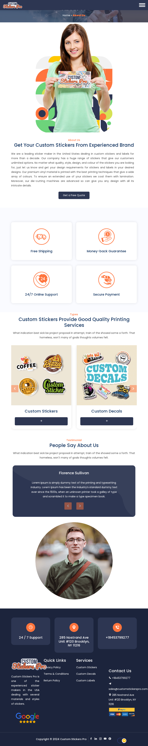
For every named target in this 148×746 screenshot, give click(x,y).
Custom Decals (86, 674)
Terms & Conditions (56, 674)
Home (66, 15)
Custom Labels (85, 680)
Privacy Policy (52, 667)
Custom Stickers (86, 667)
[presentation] (14, 388)
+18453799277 (117, 638)
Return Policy (52, 680)
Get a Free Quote (74, 195)
